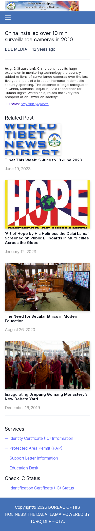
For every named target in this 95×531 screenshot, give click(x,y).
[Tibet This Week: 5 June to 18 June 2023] (33, 139)
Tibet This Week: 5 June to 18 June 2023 (43, 160)
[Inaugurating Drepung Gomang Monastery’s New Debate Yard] (47, 365)
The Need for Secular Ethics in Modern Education (42, 318)
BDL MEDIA (16, 49)
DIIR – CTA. (54, 521)
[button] (8, 18)
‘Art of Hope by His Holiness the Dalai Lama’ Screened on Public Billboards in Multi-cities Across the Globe (47, 238)
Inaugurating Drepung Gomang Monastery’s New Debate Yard (46, 396)
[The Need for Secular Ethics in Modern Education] (47, 287)
